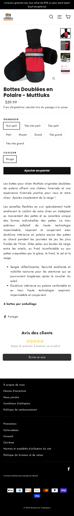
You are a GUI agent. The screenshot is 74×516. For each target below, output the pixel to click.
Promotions (9, 424)
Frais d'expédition (14, 107)
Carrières (8, 442)
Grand (38, 135)
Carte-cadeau (11, 430)
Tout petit (11, 126)
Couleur (10, 153)
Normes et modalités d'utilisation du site (27, 449)
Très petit (53, 126)
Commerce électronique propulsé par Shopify (20, 475)
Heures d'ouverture (14, 391)
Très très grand (15, 143)
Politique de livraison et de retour (23, 455)
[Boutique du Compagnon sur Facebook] (69, 468)
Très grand (55, 135)
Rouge (10, 159)
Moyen (23, 135)
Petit (8, 135)
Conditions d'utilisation (16, 403)
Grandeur (11, 119)
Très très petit (32, 126)
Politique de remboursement (20, 410)
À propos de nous (14, 385)
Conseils (8, 436)
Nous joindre (11, 397)
